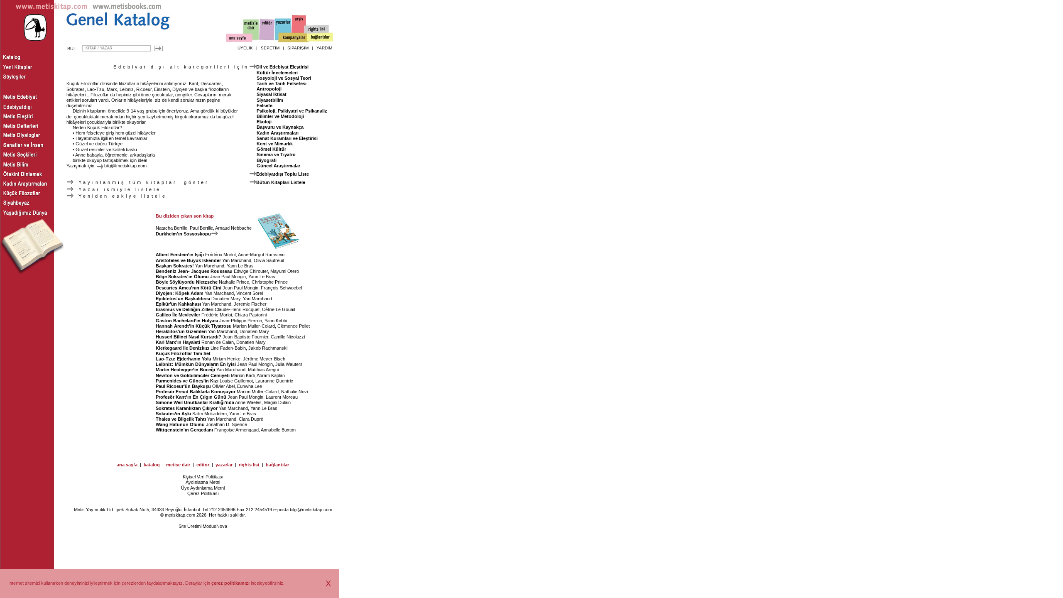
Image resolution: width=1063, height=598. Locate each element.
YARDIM (324, 48)
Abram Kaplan (271, 375)
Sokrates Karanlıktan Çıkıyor (187, 408)
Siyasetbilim (270, 100)
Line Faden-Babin (228, 348)
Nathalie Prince (234, 281)
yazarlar (224, 464)
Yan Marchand (236, 260)
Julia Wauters (289, 364)
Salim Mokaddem (209, 413)
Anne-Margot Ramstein (261, 254)
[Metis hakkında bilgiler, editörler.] (251, 30)
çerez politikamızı (230, 583)
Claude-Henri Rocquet (237, 309)
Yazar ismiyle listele (118, 189)
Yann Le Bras (240, 265)
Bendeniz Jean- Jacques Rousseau (194, 271)
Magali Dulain (277, 402)
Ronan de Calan (217, 342)
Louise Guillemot (236, 380)
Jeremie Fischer (250, 303)
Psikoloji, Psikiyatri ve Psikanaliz (292, 110)
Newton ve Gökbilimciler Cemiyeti (193, 375)
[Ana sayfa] (239, 38)
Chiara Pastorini (251, 314)
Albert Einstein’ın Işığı (180, 254)
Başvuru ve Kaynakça (280, 127)
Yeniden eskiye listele (121, 196)
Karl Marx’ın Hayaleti (178, 342)
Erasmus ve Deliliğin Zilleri (184, 309)
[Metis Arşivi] (299, 28)
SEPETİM (270, 48)
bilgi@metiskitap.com (311, 509)
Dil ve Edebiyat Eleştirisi (282, 66)
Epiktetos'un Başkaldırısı (183, 298)
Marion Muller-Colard (254, 326)
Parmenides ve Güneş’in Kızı (187, 380)
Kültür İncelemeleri (277, 72)
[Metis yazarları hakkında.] (283, 29)
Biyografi (267, 160)
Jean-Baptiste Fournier (245, 336)
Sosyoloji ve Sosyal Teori (284, 78)
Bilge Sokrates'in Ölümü (182, 276)
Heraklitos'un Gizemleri (181, 331)
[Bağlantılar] (320, 38)
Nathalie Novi (294, 391)
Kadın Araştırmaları (278, 132)
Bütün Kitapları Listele (280, 182)
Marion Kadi (243, 375)
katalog (152, 464)
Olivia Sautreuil (269, 260)
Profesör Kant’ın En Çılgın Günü (191, 397)
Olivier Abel (223, 386)
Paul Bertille (201, 227)
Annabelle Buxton (278, 429)
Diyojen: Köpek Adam (179, 293)
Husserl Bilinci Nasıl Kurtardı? (188, 336)
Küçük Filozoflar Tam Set (183, 353)
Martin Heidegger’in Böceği (185, 369)
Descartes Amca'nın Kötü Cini (188, 287)
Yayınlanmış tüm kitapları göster (142, 182)
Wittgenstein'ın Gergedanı (184, 429)
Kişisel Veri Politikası (203, 476)
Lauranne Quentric (274, 380)
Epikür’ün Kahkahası (178, 303)
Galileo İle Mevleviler (178, 314)
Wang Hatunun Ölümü (180, 424)
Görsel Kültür (271, 149)
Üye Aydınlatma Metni (203, 487)
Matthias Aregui (263, 369)
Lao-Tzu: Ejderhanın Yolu (183, 358)
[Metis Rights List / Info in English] (316, 29)
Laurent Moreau (282, 397)
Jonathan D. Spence (226, 424)
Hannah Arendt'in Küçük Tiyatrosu (194, 326)
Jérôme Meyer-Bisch (264, 358)
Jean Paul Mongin (228, 276)
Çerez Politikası (203, 493)
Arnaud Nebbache (233, 227)
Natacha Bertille (171, 227)
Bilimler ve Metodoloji (280, 116)
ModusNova (215, 526)
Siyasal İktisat (272, 94)
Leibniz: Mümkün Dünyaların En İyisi (196, 364)
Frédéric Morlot (220, 254)
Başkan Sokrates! (175, 265)
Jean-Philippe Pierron (240, 320)
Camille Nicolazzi (288, 336)
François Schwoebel (281, 287)
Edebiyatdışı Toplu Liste (282, 174)
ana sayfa (127, 464)
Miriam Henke (226, 358)
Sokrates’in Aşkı (173, 413)
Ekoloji (264, 121)
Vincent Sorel (249, 293)
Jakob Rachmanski (267, 348)
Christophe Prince (270, 281)
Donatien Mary (225, 298)
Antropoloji (269, 88)
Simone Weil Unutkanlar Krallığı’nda (195, 402)
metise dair (178, 464)
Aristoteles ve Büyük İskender (188, 260)
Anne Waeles (248, 402)
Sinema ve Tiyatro (276, 154)
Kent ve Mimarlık (275, 143)
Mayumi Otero (284, 271)
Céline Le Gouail (278, 309)
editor (202, 464)
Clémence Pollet (293, 326)
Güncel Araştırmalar (278, 165)
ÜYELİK (245, 48)
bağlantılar (277, 464)
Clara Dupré (251, 419)
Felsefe (264, 105)
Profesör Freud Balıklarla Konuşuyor (195, 391)
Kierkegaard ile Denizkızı (182, 348)
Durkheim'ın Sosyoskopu (183, 233)
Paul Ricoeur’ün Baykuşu (183, 386)
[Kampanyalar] (293, 37)
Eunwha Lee (249, 386)
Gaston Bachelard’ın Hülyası (187, 320)
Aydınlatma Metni (203, 482)
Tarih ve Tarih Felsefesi (281, 83)
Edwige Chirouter (251, 271)
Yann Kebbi (276, 320)
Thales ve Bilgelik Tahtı (181, 419)
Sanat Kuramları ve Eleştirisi (287, 138)
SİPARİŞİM (298, 48)
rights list (249, 464)
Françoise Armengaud (236, 429)
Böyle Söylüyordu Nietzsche (187, 281)
